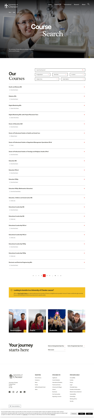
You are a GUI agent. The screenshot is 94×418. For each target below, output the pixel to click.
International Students (57, 382)
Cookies (71, 380)
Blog (70, 330)
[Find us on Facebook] (9, 392)
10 (55, 275)
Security (71, 401)
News (36, 382)
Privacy (71, 382)
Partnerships (72, 396)
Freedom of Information (75, 389)
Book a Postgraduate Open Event (76, 346)
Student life (53, 330)
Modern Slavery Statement (75, 391)
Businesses (54, 391)
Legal (71, 384)
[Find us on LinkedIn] (24, 392)
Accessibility (72, 377)
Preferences (74, 413)
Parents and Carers (56, 384)
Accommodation (15, 330)
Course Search (19, 12)
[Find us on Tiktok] (17, 392)
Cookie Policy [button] (25, 414)
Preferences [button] (53, 414)
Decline (81, 413)
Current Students (56, 380)
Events (36, 384)
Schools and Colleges (57, 387)
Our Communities (56, 394)
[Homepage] (11, 6)
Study (14, 12)
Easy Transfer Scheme (23, 293)
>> (60, 275)
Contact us (37, 380)
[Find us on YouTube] (21, 392)
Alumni (54, 389)
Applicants (54, 377)
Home (10, 12)
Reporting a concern (56, 396)
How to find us (38, 377)
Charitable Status (73, 387)
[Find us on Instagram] (13, 392)
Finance (32, 330)
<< (33, 275)
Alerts (36, 389)
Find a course (57, 350)
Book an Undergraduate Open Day (57, 346)
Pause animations (15, 406)
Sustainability (73, 394)
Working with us (73, 398)
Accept (89, 413)
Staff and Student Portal (40, 387)
